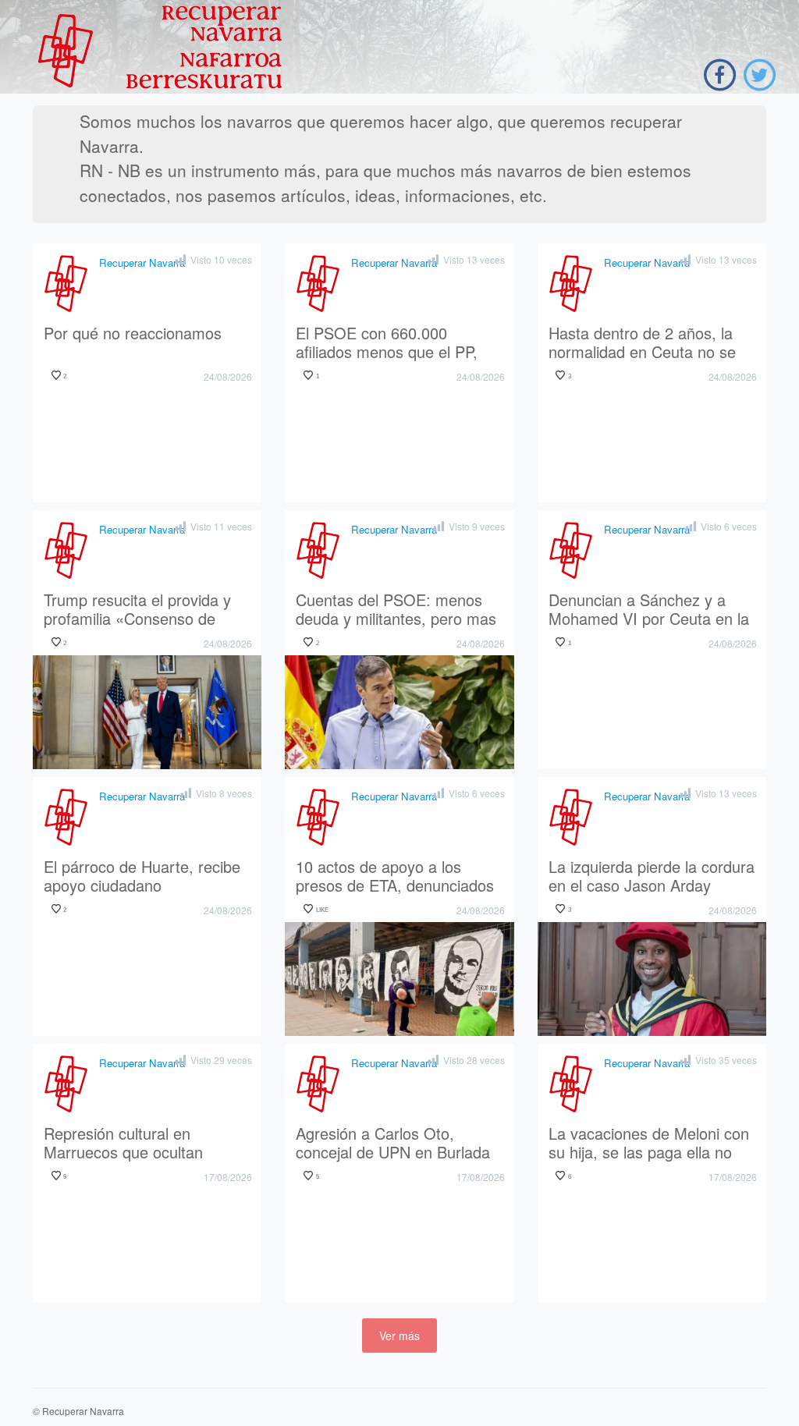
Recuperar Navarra (142, 262)
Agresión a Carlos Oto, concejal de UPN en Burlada (393, 1143)
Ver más (399, 1335)
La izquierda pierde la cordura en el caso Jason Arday (652, 876)
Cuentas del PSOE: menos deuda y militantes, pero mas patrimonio (396, 610)
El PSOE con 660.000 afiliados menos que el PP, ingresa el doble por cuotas (389, 343)
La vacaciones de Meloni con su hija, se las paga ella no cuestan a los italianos (649, 1143)
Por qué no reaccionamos (133, 334)
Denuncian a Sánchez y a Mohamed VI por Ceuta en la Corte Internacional (649, 610)
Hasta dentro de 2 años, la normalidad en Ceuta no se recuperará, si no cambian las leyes (651, 343)
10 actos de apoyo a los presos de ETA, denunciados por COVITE (395, 876)
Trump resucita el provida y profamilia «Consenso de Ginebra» (137, 610)
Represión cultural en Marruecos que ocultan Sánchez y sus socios (123, 1143)
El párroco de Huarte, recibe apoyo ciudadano (142, 876)
